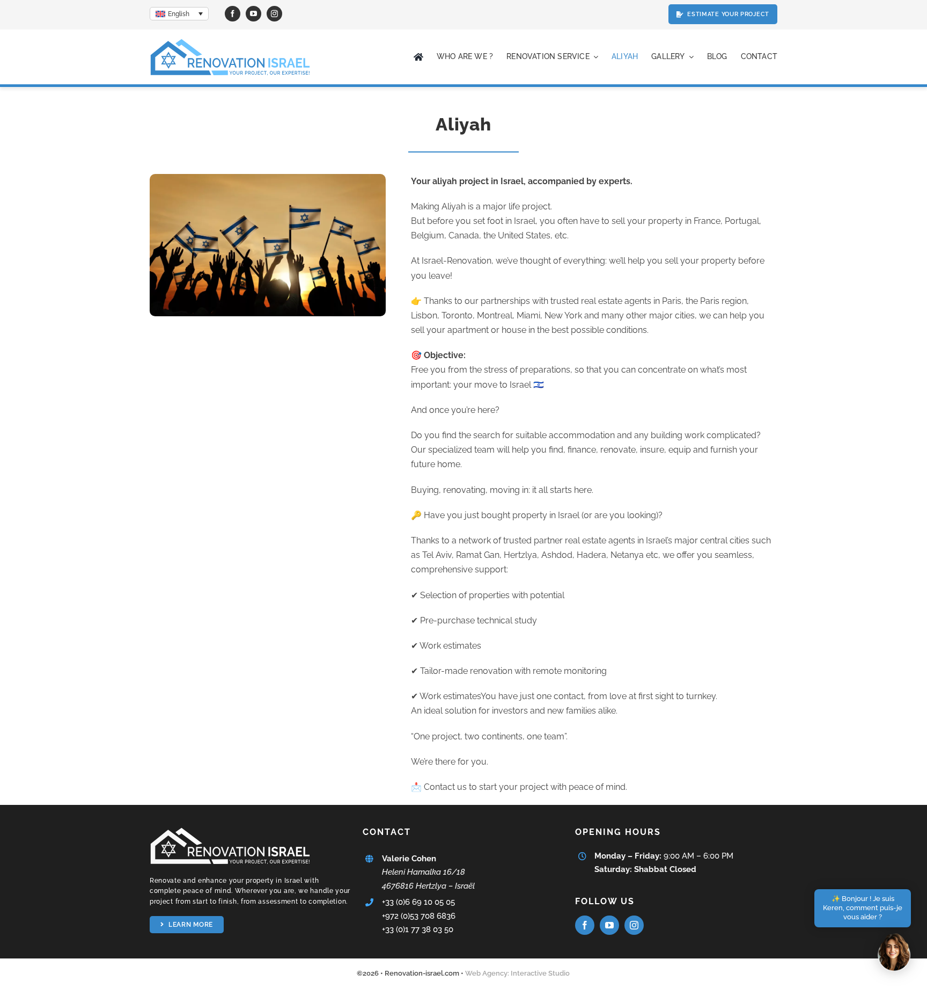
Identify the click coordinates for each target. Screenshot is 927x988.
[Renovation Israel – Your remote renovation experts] (230, 41)
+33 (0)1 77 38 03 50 (417, 929)
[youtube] (253, 13)
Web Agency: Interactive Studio (517, 973)
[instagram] (274, 13)
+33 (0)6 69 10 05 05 (418, 902)
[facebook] (232, 13)
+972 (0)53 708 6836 (418, 916)
